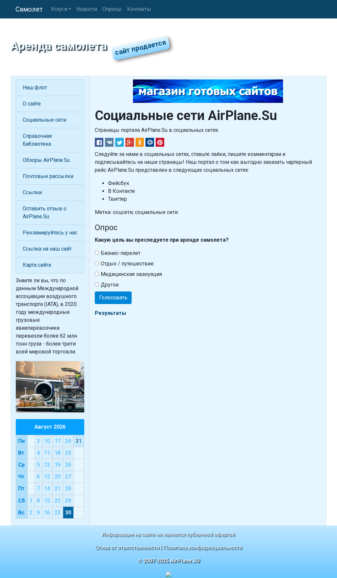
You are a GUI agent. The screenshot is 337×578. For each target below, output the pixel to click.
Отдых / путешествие (127, 263)
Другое (110, 285)
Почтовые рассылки (48, 176)
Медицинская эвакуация (131, 274)
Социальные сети (44, 120)
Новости (86, 9)
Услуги (59, 9)
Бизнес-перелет (121, 253)
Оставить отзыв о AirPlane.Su (44, 212)
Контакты (139, 9)
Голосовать (113, 297)
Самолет (29, 9)
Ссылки (32, 192)
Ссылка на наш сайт (47, 249)
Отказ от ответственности (127, 547)
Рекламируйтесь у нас (50, 232)
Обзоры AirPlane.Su (46, 160)
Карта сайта (37, 265)
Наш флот (35, 87)
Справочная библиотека (37, 140)
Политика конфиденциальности (202, 547)
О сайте (32, 104)
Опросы (112, 9)
